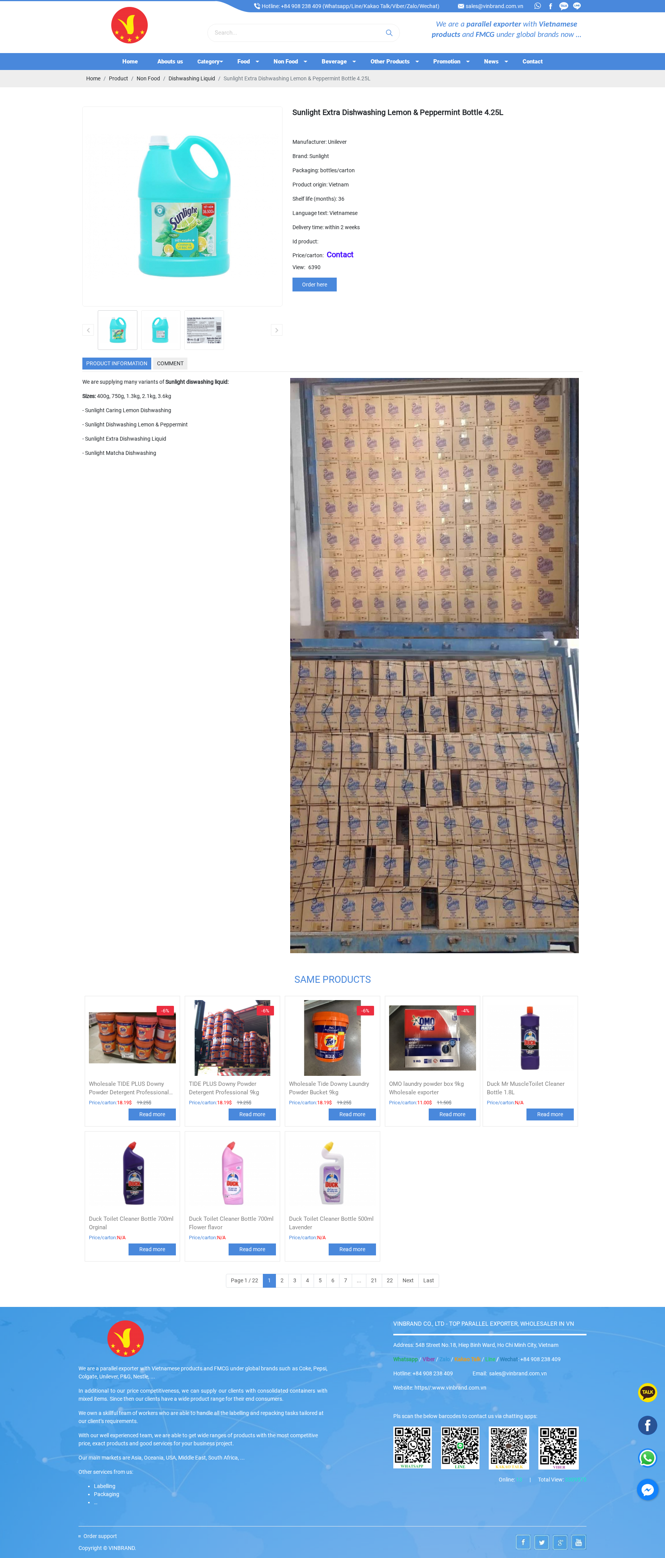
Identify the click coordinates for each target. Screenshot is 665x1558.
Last (428, 1280)
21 (374, 1280)
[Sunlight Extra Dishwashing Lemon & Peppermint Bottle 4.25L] (117, 330)
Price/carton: (308, 255)
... (359, 1280)
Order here (314, 284)
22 (390, 1280)
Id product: (305, 241)
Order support (100, 1536)
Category (208, 61)
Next (408, 1280)
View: (298, 267)
